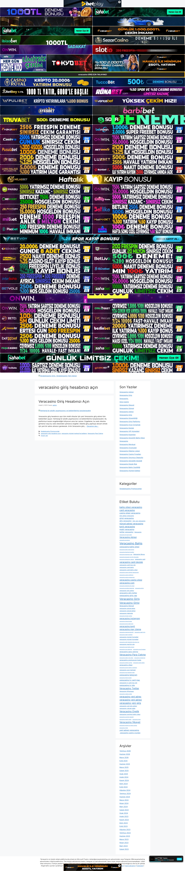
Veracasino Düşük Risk (128, 464)
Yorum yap (44, 435)
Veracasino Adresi (126, 392)
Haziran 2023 (124, 836)
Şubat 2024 (124, 810)
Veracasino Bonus (139, 554)
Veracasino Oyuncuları (128, 448)
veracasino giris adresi (126, 590)
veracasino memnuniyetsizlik (126, 632)
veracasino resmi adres (139, 662)
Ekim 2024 (123, 784)
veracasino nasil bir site (127, 644)
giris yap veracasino (138, 521)
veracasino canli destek (131, 562)
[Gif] (92, 179)
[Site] (46, 129)
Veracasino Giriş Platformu (129, 421)
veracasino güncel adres (127, 608)
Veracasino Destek (126, 428)
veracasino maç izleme (130, 629)
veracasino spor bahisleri (127, 670)
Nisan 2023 (123, 843)
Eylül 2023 (123, 826)
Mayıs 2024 (124, 800)
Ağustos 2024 (124, 790)
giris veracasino (125, 521)
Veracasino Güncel (126, 408)
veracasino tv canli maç (129, 680)
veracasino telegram (128, 675)
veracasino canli (140, 559)
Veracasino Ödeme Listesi (129, 451)
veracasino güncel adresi (127, 611)
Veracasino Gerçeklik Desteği (130, 461)
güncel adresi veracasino (131, 523)
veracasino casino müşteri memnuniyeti (129, 572)
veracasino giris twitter (128, 593)
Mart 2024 (123, 807)
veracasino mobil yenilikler (125, 634)
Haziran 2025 (124, 764)
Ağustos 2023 (124, 830)
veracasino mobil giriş (140, 632)
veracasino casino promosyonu (127, 577)
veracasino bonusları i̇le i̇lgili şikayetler (129, 557)
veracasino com (126, 583)
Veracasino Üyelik (129, 711)
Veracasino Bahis (130, 543)
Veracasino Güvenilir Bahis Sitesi (132, 438)
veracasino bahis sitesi (129, 547)
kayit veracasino (127, 526)
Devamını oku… (93, 426)
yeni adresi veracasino (129, 730)
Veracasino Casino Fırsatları (130, 454)
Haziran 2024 (124, 797)
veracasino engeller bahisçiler (126, 588)
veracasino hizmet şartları (125, 616)
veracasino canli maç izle (127, 565)
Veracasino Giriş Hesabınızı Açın (64, 401)
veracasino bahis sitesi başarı (126, 549)
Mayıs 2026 (124, 757)
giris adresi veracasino (126, 516)
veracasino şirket (123, 727)
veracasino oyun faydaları (139, 649)
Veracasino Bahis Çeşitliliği (129, 467)
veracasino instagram (129, 618)
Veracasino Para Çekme (95, 433)
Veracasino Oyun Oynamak (129, 425)
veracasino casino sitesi (130, 580)
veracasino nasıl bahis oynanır (126, 647)
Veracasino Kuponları (127, 435)
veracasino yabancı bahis (125, 694)
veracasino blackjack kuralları (126, 552)
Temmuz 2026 (125, 751)
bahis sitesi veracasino (130, 507)
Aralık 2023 (123, 816)
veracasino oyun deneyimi (125, 649)
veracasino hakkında (126, 613)
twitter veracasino (126, 532)
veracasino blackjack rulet (125, 554)
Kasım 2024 (124, 780)
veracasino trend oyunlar (125, 677)
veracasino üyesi (136, 719)
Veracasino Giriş (125, 395)
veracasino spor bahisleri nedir (127, 672)
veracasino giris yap (128, 595)
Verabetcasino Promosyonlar (50, 431)
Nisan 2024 (123, 803)
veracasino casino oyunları (129, 733)
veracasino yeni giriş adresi (128, 706)
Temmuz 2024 (125, 793)
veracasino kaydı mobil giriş (126, 623)
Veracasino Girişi (129, 602)
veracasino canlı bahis (126, 567)
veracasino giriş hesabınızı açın (51, 433)
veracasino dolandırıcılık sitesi (126, 585)
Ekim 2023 (123, 823)
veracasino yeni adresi (130, 700)
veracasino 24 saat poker (125, 534)
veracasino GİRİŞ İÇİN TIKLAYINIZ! (92, 75)
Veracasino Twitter (129, 688)
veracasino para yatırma (128, 652)
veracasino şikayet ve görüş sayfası (128, 725)
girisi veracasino (126, 518)
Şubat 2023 (124, 849)
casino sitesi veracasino (129, 513)
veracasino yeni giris (130, 703)
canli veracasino (127, 510)
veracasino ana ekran (124, 540)
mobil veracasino (126, 529)
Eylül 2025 (123, 761)
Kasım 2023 (124, 820)
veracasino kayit (127, 626)
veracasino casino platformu (126, 575)
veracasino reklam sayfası (125, 662)
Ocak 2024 (123, 813)
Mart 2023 (123, 846)
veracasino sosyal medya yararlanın (128, 667)
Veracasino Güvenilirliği (128, 418)
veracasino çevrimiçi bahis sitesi (129, 714)
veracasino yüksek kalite (127, 708)
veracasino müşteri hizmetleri (128, 637)
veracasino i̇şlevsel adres (125, 621)
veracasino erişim (139, 588)
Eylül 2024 (123, 787)
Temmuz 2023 (125, 833)
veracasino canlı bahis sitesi (128, 570)
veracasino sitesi (125, 665)
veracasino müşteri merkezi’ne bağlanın (74, 433)
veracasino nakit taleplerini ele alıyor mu (129, 642)
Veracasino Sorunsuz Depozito (131, 458)
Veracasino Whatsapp (126, 691)
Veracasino (124, 399)
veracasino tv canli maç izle (128, 683)
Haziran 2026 (124, 754)
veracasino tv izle (127, 685)
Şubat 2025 (124, 771)
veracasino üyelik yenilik (125, 719)
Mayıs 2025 (123, 767)
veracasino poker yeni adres (126, 657)
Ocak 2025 (123, 774)
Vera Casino (124, 402)
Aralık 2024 (123, 777)
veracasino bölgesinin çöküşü (126, 559)
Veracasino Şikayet (126, 405)
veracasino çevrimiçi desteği (126, 717)
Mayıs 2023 (124, 839)
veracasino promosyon (139, 657)
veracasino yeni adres (130, 696)
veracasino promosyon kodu (130, 660)
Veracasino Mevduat (127, 444)
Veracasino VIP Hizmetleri (129, 431)
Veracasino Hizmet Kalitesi (129, 471)
